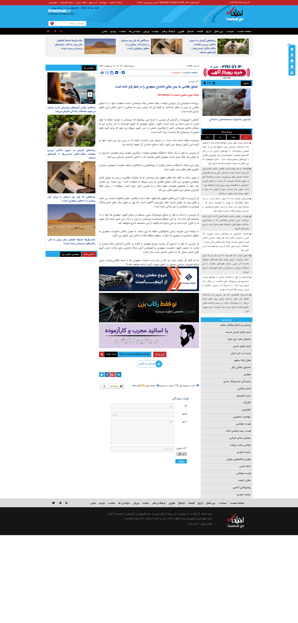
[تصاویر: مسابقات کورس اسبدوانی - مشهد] (226, 102)
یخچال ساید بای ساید (239, 339)
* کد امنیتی (181, 448)
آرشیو (111, 513)
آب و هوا (93, 2)
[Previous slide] (214, 83)
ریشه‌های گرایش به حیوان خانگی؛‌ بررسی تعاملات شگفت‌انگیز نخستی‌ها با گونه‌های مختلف (202, 46)
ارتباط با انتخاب (115, 2)
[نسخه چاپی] (102, 72)
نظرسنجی (53, 2)
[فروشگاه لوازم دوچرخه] (149, 307)
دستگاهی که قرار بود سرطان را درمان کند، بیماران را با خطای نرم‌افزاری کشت (135, 44)
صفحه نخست (244, 31)
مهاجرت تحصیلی (242, 417)
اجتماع (190, 31)
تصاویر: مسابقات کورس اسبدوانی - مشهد (227, 119)
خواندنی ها (134, 31)
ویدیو (113, 31)
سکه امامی (245, 466)
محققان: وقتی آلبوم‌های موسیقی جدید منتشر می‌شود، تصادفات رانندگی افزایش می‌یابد (71, 109)
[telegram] (54, 31)
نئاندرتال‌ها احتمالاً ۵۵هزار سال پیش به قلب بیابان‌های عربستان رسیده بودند (69, 44)
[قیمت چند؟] (292, 54)
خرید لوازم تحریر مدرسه (238, 332)
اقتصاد (200, 31)
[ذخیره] (112, 72)
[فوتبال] (292, 60)
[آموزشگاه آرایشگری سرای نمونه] (149, 335)
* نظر (184, 422)
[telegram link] (60, 502)
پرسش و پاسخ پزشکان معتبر (235, 325)
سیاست (230, 31)
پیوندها (103, 2)
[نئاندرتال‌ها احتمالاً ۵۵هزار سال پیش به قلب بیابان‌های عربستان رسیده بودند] (71, 220)
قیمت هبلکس (243, 424)
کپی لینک (159, 354)
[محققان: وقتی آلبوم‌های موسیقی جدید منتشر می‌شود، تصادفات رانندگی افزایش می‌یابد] (71, 88)
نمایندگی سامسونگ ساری (237, 381)
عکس (104, 31)
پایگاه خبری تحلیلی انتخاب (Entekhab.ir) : (178, 95)
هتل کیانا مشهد (242, 360)
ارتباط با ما (193, 513)
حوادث (155, 31)
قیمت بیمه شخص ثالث (238, 431)
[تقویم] (292, 66)
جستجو (119, 513)
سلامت (122, 31)
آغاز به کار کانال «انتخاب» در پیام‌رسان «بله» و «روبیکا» (75, 8)
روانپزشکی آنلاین (242, 487)
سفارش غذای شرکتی (240, 438)
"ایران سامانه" (192, 523)
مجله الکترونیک (66, 2)
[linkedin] (118, 374)
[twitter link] (53, 502)
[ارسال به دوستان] (107, 72)
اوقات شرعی (81, 2)
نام (186, 405)
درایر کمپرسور (244, 396)
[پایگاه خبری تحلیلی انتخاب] (237, 15)
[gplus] (113, 374)
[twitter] (48, 31)
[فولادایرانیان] (149, 279)
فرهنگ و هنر (168, 31)
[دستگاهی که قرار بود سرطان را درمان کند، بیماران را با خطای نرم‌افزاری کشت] (71, 177)
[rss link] (66, 502)
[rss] (61, 31)
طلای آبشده (244, 480)
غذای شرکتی (244, 388)
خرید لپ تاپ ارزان (241, 353)
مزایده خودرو (244, 452)
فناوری (181, 31)
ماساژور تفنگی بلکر (241, 367)
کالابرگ (247, 403)
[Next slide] (204, 83)
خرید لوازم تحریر (242, 346)
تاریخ (208, 31)
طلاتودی (246, 410)
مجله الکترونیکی (144, 513)
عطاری (247, 374)
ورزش (146, 31)
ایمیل (184, 414)
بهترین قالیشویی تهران (238, 459)
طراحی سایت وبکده (240, 445)
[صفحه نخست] (292, 48)
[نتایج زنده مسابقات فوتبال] (292, 72)
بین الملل (218, 31)
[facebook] (107, 374)
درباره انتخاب (206, 513)
